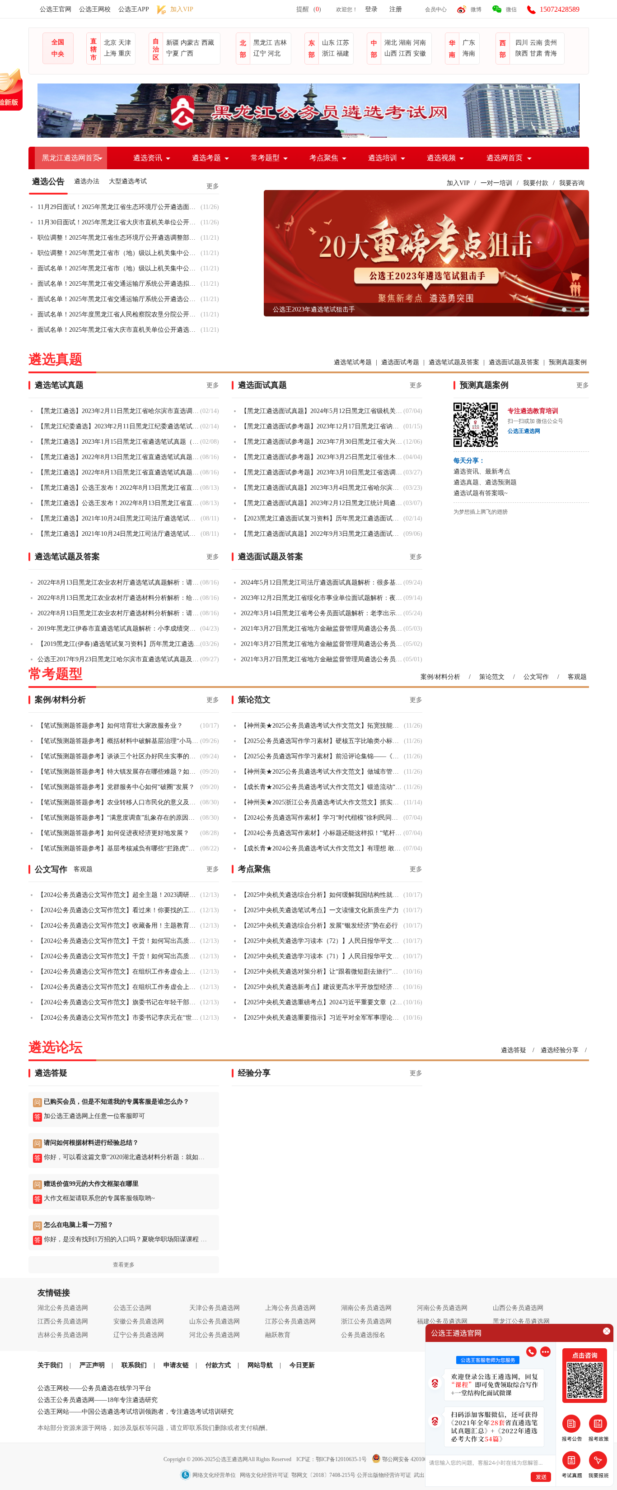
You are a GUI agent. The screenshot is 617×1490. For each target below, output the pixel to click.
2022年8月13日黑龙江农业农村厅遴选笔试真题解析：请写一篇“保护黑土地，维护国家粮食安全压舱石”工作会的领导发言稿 (118, 582)
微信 (511, 9)
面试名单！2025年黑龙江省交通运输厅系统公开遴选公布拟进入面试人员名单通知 (119, 299)
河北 (274, 53)
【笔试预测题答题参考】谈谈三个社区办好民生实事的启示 (118, 756)
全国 (57, 42)
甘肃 (536, 53)
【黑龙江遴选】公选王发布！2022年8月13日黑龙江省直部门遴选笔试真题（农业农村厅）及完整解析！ (118, 503)
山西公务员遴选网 (518, 1307)
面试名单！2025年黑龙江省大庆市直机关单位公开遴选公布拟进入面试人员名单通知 (119, 329)
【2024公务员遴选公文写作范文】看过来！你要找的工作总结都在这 (118, 910)
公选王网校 (95, 9)
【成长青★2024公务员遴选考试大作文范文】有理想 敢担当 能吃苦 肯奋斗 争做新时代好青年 (322, 848)
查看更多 (124, 1265)
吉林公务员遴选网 (62, 1335)
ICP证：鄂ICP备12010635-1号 (332, 1459)
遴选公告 (48, 181)
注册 (395, 9)
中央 (57, 54)
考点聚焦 (323, 158)
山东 (328, 42)
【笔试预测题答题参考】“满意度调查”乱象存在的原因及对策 (118, 817)
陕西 (521, 53)
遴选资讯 (147, 158)
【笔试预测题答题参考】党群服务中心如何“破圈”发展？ (116, 787)
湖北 (390, 42)
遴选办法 (86, 181)
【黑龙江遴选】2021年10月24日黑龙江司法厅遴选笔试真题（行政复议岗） (119, 518)
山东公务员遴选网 (214, 1321)
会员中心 (436, 9)
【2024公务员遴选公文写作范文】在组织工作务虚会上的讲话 (118, 971)
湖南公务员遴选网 (366, 1307)
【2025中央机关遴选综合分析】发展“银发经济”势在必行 (319, 925)
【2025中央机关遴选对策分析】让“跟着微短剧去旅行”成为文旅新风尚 (322, 971)
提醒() (308, 9)
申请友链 (176, 1365)
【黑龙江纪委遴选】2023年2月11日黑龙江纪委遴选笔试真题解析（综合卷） (118, 426)
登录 (371, 9)
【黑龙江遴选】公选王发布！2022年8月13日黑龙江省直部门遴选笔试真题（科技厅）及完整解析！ (118, 487)
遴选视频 (441, 158)
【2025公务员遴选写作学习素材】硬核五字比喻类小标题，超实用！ (322, 741)
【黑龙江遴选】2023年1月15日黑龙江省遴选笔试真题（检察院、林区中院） (118, 441)
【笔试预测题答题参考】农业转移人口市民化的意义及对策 (118, 802)
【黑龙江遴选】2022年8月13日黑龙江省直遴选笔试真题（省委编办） (118, 472)
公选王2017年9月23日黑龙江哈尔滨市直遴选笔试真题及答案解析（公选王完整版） (118, 659)
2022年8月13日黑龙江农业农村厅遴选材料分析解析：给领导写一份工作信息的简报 (118, 597)
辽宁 (259, 53)
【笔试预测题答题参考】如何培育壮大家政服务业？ (110, 725)
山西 (390, 53)
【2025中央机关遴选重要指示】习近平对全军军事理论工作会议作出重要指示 (322, 1017)
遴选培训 (382, 158)
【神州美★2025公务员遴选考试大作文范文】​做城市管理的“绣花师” (322, 771)
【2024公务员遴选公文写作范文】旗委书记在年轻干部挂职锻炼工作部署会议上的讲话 (118, 1002)
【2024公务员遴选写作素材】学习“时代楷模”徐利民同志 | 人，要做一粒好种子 (322, 817)
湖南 (405, 42)
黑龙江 (262, 42)
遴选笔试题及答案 (454, 362)
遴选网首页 (504, 158)
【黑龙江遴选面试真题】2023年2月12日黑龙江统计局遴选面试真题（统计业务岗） (322, 503)
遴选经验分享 (560, 1050)
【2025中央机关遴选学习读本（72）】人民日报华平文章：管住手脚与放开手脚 (322, 941)
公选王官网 (55, 9)
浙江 (328, 53)
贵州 (550, 42)
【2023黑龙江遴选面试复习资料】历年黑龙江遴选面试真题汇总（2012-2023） (322, 518)
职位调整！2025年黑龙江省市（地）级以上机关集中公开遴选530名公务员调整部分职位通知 (119, 253)
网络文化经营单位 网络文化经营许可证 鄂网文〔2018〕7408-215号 (274, 1475)
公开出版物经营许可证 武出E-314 (397, 1475)
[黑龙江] (308, 136)
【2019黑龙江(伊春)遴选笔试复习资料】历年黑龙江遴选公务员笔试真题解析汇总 (118, 644)
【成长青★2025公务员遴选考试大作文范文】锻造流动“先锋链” (322, 787)
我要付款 (535, 183)
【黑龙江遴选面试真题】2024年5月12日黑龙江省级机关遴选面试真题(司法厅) (322, 411)
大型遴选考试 (128, 181)
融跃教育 (277, 1335)
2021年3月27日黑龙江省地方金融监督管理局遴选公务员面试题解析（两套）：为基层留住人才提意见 (322, 644)
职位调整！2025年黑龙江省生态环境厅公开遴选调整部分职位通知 (119, 237)
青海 (550, 53)
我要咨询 (571, 183)
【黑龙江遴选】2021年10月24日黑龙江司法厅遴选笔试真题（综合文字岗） (119, 533)
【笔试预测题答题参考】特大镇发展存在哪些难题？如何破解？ (118, 771)
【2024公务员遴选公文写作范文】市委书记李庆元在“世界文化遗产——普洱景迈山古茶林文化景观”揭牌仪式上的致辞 (118, 1017)
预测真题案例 (568, 362)
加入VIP (458, 183)
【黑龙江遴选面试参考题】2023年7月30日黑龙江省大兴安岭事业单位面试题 (322, 441)
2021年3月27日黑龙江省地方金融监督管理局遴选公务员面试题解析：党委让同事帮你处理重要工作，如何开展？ (322, 659)
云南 (536, 42)
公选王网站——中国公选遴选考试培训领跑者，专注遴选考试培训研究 (135, 1411)
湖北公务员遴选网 (62, 1307)
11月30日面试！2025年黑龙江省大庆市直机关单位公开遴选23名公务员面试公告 (119, 222)
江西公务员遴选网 (62, 1321)
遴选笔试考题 (353, 362)
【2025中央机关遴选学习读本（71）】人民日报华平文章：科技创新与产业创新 (322, 956)
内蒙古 (190, 42)
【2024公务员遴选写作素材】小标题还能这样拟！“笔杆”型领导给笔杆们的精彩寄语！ (322, 833)
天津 (124, 42)
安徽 (419, 53)
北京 (110, 42)
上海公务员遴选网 (290, 1307)
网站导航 (260, 1365)
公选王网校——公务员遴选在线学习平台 (94, 1388)
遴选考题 (206, 158)
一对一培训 (496, 183)
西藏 (207, 42)
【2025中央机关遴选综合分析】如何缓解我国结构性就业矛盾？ (322, 894)
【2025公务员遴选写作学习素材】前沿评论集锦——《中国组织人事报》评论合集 (322, 756)
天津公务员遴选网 (214, 1307)
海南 (469, 53)
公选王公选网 (132, 1307)
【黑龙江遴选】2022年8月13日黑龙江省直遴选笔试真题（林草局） (118, 457)
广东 (469, 42)
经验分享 (254, 1072)
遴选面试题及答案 (514, 362)
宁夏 (172, 53)
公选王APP (133, 9)
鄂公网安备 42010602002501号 (417, 1459)
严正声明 (92, 1365)
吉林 (280, 42)
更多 (212, 186)
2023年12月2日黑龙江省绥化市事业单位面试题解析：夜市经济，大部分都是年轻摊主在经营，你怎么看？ (322, 597)
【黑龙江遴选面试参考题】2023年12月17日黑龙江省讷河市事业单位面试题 (322, 426)
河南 (419, 42)
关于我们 (50, 1365)
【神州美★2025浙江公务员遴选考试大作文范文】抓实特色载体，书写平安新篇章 (322, 802)
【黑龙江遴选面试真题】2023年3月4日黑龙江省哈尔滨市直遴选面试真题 (322, 487)
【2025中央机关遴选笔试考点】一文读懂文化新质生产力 (320, 910)
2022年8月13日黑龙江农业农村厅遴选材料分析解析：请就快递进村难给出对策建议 (118, 613)
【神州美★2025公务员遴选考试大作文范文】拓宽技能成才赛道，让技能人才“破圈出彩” (322, 725)
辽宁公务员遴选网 (138, 1335)
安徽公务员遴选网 (138, 1321)
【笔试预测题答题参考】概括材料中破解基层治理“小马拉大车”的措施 (118, 741)
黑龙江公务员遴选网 (521, 1321)
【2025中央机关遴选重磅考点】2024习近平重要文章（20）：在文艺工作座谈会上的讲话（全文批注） (322, 1002)
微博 (476, 9)
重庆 (124, 53)
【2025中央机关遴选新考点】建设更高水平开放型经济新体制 (322, 987)
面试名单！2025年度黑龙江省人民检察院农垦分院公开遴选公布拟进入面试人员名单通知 (119, 314)
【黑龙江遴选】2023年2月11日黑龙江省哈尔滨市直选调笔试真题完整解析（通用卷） (118, 411)
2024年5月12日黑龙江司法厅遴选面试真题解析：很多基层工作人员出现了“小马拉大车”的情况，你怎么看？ (322, 582)
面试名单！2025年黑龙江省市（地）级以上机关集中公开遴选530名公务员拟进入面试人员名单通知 (119, 268)
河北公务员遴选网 (214, 1335)
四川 (521, 42)
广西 (187, 53)
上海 (110, 53)
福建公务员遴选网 (442, 1321)
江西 (405, 53)
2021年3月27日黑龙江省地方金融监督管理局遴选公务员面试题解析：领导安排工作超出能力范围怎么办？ (322, 628)
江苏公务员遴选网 (290, 1321)
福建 (343, 53)
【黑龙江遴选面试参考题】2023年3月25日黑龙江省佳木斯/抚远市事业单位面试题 (322, 457)
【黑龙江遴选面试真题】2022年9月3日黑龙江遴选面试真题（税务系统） (322, 533)
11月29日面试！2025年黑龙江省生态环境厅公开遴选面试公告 (119, 207)
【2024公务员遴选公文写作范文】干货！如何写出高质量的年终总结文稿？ (118, 941)
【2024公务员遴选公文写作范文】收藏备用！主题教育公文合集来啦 (118, 925)
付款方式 (218, 1365)
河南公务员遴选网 (442, 1307)
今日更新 (302, 1365)
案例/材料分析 (440, 676)
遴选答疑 (513, 1050)
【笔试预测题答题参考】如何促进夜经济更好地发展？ (113, 833)
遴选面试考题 (400, 362)
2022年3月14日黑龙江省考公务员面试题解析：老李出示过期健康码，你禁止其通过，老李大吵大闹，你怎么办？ (322, 613)
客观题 (577, 676)
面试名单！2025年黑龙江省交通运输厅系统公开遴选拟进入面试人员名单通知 (119, 283)
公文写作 (536, 676)
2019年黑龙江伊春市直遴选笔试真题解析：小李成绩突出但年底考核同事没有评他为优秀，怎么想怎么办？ (118, 628)
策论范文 (492, 676)
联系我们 (134, 1365)
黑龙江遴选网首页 (71, 158)
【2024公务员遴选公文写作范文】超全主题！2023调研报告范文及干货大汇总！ (118, 894)
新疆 (172, 42)
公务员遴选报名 (363, 1335)
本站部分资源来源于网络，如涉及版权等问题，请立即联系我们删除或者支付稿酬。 (154, 1428)
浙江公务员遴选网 (366, 1321)
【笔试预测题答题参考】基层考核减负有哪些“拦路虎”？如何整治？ (118, 848)
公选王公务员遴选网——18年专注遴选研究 (97, 1400)
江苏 (343, 42)
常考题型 (265, 158)
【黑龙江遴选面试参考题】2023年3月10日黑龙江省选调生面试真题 (322, 472)
